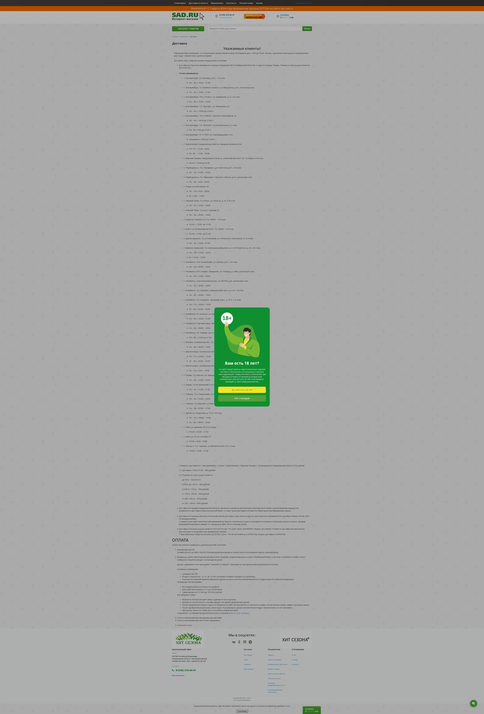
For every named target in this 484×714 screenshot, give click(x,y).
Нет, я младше (242, 398)
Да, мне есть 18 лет (242, 390)
